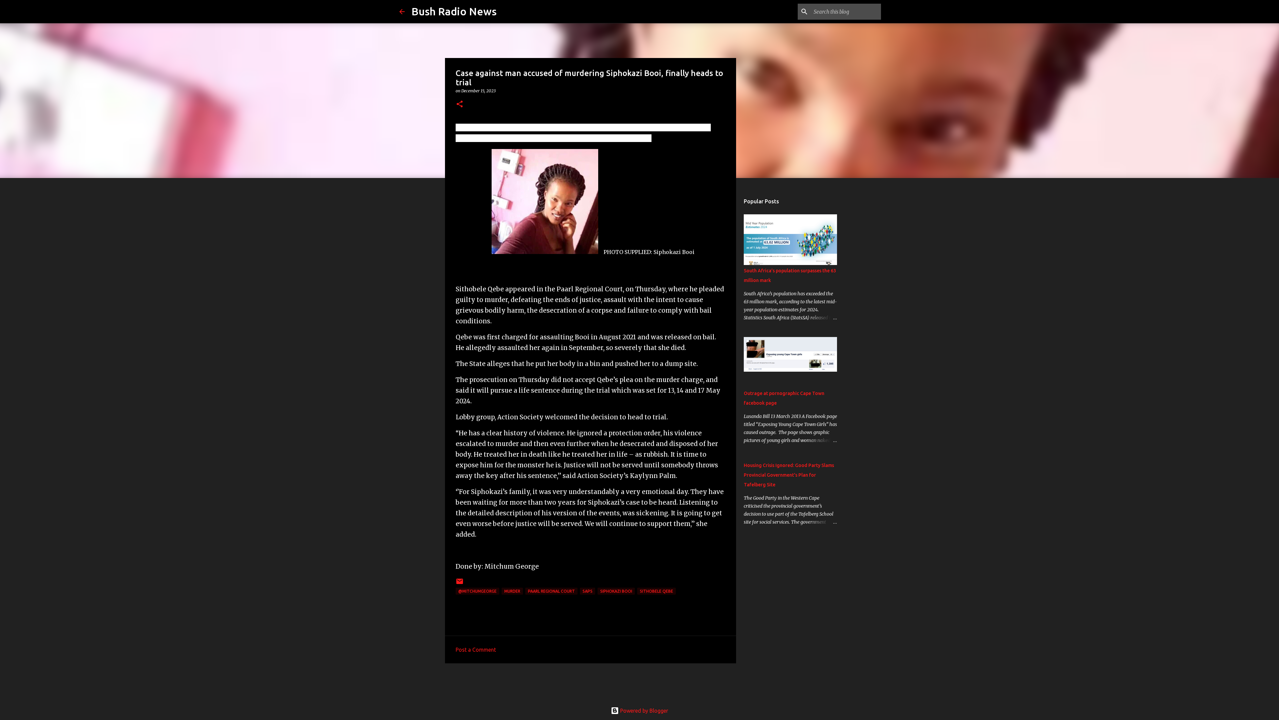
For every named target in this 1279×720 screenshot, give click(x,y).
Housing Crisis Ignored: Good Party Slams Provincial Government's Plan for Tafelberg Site (789, 475)
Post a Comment (476, 650)
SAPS (588, 591)
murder (512, 591)
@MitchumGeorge (477, 591)
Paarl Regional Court (551, 591)
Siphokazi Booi (616, 591)
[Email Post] (460, 584)
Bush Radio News (454, 11)
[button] (460, 104)
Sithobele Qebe (656, 591)
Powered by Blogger (643, 711)
